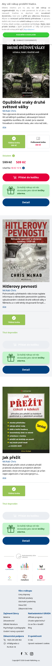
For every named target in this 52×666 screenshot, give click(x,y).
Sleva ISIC (22, 605)
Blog (30, 628)
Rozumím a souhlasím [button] (26, 35)
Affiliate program (35, 617)
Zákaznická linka (25, 608)
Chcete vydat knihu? (36, 620)
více (4, 127)
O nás (30, 640)
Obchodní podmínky (27, 601)
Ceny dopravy (24, 594)
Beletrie (6, 617)
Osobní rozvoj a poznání (13, 631)
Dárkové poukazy (25, 598)
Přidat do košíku (28, 177)
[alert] (26, 22)
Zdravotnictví (8, 620)
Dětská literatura (10, 624)
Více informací (29, 29)
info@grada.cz (13, 643)
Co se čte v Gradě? (35, 624)
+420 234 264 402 (14, 640)
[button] (26, 40)
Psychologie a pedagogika (14, 628)
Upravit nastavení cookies (39, 643)
